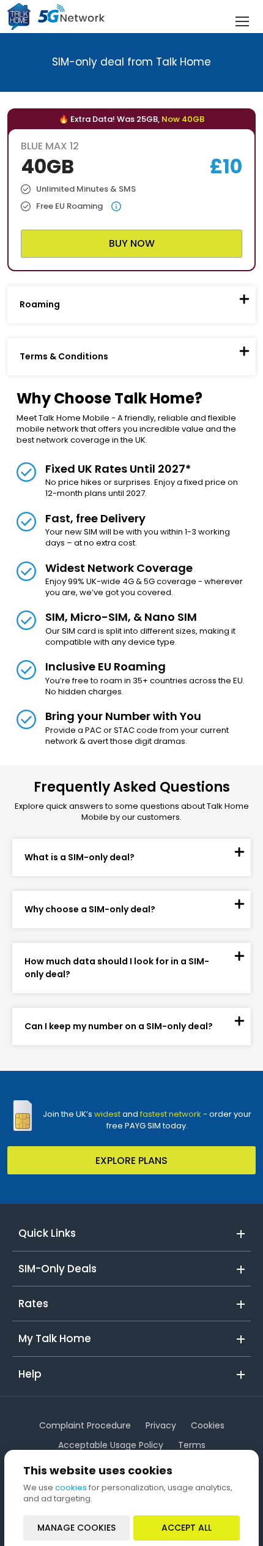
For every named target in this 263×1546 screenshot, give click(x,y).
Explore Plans (131, 1161)
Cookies (207, 1425)
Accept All (186, 1528)
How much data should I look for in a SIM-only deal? (116, 967)
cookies (71, 1487)
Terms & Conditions (64, 356)
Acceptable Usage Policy (110, 1445)
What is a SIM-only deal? (79, 857)
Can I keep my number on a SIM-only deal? (118, 1026)
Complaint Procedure (85, 1425)
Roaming (40, 304)
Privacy (161, 1425)
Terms (192, 1445)
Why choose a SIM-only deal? (89, 909)
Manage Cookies (76, 1528)
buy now (132, 243)
